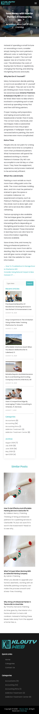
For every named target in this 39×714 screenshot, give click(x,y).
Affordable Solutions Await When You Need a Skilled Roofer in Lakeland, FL (19, 349)
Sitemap (23, 711)
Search (29, 283)
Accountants (10, 420)
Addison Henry (15, 24)
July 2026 (9, 446)
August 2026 (10, 443)
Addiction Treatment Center (16, 432)
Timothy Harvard (13, 607)
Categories (10, 663)
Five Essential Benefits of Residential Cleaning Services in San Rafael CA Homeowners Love (19, 306)
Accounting (10, 423)
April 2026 (9, 454)
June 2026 (9, 449)
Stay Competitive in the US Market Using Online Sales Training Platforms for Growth (19, 322)
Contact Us (10, 667)
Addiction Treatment (13, 429)
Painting (20, 27)
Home (7, 659)
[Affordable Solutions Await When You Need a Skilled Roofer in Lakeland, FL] (14, 339)
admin (9, 576)
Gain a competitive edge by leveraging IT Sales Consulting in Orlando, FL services (19, 404)
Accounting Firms (12, 426)
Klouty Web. (24, 709)
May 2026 (9, 451)
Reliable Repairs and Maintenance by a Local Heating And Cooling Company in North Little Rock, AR (19, 377)
